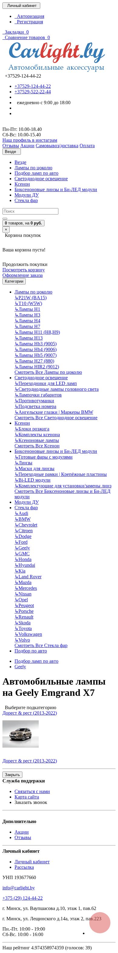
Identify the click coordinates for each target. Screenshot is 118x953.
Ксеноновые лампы (37, 440)
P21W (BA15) (31, 297)
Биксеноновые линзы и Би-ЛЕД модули (56, 189)
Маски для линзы (34, 468)
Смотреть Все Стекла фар (41, 645)
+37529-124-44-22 (33, 86)
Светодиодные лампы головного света (57, 389)
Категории (14, 281)
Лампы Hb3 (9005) (36, 343)
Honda (23, 559)
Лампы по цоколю (33, 167)
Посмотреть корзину (23, 269)
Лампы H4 (27, 320)
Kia (20, 570)
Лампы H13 (29, 337)
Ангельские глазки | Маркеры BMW (54, 412)
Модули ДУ (27, 195)
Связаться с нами (32, 791)
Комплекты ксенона (37, 434)
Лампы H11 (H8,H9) (37, 332)
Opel (21, 599)
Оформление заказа (22, 275)
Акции (22, 832)
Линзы (23, 462)
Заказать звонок (31, 802)
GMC (22, 553)
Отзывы (23, 837)
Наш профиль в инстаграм (29, 140)
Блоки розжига (32, 428)
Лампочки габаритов (38, 394)
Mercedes (26, 588)
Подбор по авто (31, 650)
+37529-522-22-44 (33, 91)
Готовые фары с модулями (44, 457)
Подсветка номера (35, 406)
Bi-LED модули (33, 480)
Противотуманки (34, 400)
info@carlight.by (18, 887)
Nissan (23, 593)
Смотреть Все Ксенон (37, 445)
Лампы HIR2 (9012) (37, 366)
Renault (24, 616)
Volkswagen (28, 634)
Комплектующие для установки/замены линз (63, 485)
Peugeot (24, 605)
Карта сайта (27, 796)
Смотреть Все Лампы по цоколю (48, 372)
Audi (21, 513)
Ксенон (22, 184)
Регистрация (29, 21)
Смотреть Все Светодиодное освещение (56, 417)
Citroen (24, 530)
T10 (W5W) (28, 303)
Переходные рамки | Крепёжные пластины (61, 474)
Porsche (24, 611)
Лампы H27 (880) (34, 361)
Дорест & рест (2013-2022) (29, 713)
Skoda (23, 622)
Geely (22, 547)
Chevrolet (26, 524)
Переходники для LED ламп (46, 383)
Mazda (23, 582)
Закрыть (12, 774)
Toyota (23, 628)
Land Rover (28, 576)
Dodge (23, 536)
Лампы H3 (27, 314)
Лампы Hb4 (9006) (36, 349)
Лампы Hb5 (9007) (36, 355)
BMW (23, 519)
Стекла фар (26, 200)
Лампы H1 (27, 309)
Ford (21, 542)
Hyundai (25, 565)
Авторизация (29, 16)
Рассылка (24, 867)
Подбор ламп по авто (36, 173)
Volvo (22, 640)
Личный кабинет (32, 861)
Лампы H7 (27, 326)
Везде (20, 162)
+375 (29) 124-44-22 (22, 898)
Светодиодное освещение (41, 178)
